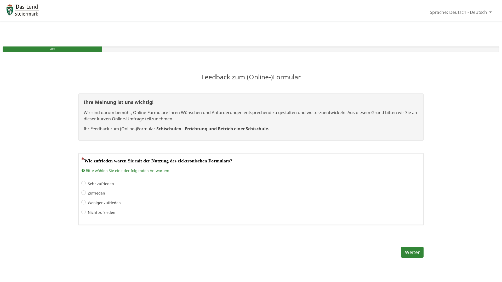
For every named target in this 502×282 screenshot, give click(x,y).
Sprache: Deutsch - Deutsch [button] (459, 12)
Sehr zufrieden (101, 183)
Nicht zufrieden (101, 212)
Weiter (412, 252)
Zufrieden (96, 193)
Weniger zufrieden (104, 202)
